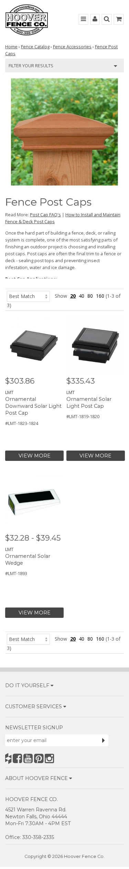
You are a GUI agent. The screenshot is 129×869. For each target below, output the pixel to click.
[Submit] (103, 740)
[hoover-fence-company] (8, 758)
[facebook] (17, 758)
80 (90, 296)
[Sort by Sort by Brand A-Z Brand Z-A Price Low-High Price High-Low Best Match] (28, 296)
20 (73, 296)
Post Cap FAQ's (45, 214)
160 (100, 296)
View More (35, 456)
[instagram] (49, 758)
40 (81, 296)
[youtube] (28, 758)
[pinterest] (38, 758)
